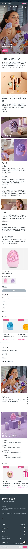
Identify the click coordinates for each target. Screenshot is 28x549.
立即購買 (5, 50)
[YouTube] (24, 531)
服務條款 (24, 513)
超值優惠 (24, 3)
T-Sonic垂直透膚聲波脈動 (9, 350)
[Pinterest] (24, 534)
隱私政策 (20, 513)
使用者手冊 (4, 311)
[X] (20, 531)
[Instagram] (20, 528)
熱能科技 (4, 354)
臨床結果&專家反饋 (7, 361)
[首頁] (14, 7)
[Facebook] (24, 528)
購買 (25, 547)
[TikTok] (20, 538)
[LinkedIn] (20, 534)
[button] (24, 542)
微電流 (4, 358)
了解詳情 (4, 111)
